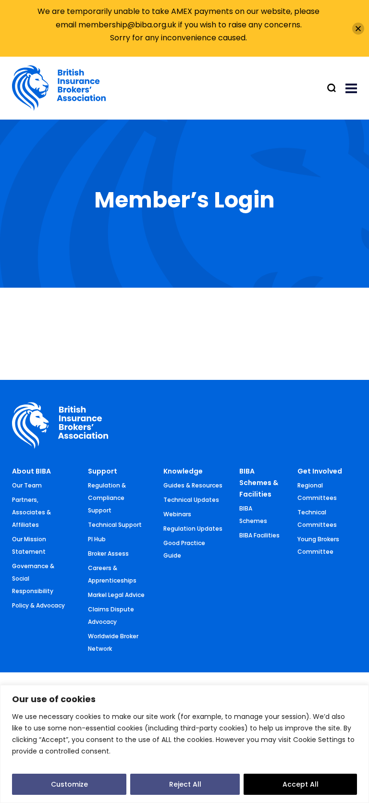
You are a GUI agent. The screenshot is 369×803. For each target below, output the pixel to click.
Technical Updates (191, 500)
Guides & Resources (192, 485)
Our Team (27, 485)
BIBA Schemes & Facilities (258, 482)
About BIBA (31, 471)
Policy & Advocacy (38, 605)
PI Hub (97, 539)
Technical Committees (317, 518)
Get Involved (319, 471)
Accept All (301, 784)
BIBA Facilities (259, 535)
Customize (69, 784)
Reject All (185, 784)
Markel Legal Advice (116, 595)
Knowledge (183, 471)
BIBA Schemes (253, 514)
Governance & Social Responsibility (33, 578)
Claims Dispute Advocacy (111, 615)
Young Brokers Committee (318, 545)
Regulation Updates (192, 528)
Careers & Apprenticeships (112, 574)
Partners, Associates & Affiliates (31, 512)
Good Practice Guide (184, 549)
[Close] (358, 29)
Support (102, 471)
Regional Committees (317, 491)
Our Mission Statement (29, 545)
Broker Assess (108, 553)
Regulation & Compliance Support (107, 497)
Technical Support (115, 525)
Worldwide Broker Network (113, 642)
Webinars (177, 514)
